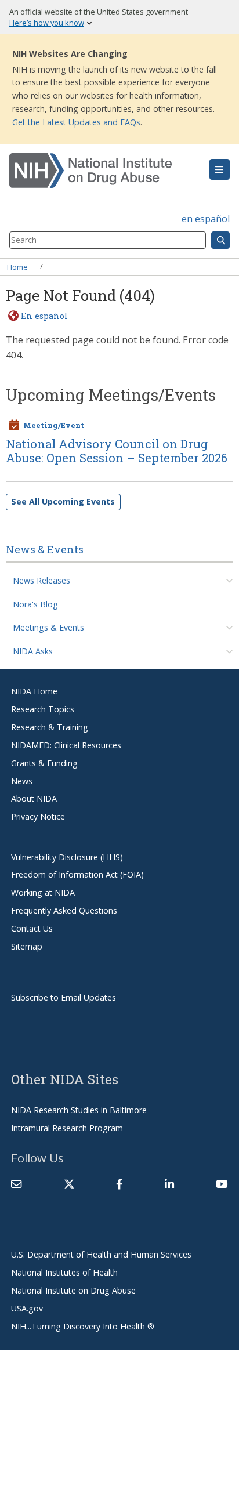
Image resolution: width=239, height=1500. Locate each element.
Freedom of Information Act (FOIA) (77, 874)
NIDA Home (34, 691)
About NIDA (34, 798)
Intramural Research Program (67, 1127)
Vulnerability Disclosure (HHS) (67, 857)
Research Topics (42, 709)
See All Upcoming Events (63, 501)
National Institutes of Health (64, 1272)
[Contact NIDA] (16, 1184)
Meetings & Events (48, 627)
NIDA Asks (33, 651)
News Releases (41, 580)
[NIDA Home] (101, 170)
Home (17, 266)
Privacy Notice (38, 816)
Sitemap (26, 946)
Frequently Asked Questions (64, 910)
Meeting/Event (53, 425)
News (21, 781)
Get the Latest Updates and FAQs (76, 122)
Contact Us (32, 928)
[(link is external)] (69, 1184)
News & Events (45, 549)
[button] (219, 169)
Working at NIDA (43, 892)
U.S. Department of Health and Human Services (101, 1254)
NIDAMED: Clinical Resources (66, 745)
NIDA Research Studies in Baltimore (79, 1109)
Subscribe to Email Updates (63, 997)
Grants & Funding (44, 763)
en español (206, 218)
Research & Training (49, 727)
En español (44, 315)
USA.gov (27, 1308)
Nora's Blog (35, 604)
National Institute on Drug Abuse (73, 1290)
